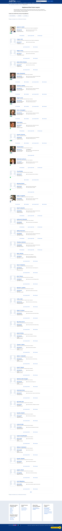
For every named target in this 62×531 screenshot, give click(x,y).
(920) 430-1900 (19, 370)
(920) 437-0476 (19, 404)
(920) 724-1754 (19, 29)
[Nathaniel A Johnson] (13, 161)
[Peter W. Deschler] (13, 210)
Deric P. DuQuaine (21, 264)
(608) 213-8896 (19, 484)
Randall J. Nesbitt (21, 413)
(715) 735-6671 (19, 161)
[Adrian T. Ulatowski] (13, 358)
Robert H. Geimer (21, 310)
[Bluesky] (18, 525)
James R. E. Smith (20, 27)
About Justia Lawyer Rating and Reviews (48, 513)
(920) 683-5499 (19, 290)
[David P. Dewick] (13, 369)
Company (36, 525)
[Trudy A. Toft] (13, 41)
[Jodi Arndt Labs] (13, 404)
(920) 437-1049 (19, 174)
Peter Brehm (19, 122)
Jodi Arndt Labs (20, 401)
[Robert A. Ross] (13, 53)
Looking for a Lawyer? (55, 527)
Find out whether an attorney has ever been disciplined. (36, 508)
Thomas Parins (20, 146)
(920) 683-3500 (19, 137)
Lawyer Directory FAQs (47, 509)
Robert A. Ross (20, 50)
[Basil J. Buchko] (13, 256)
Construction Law (23, 507)
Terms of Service (42, 525)
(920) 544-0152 (19, 125)
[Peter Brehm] (13, 124)
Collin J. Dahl (19, 299)
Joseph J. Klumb (20, 469)
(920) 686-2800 (19, 222)
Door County (11, 518)
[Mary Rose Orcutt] (13, 324)
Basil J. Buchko (20, 253)
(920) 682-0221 (19, 279)
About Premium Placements (48, 511)
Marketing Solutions (51, 525)
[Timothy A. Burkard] (13, 244)
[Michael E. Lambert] (13, 290)
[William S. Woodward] (13, 449)
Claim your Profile (46, 510)
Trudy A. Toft (20, 39)
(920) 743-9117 (19, 53)
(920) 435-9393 (19, 461)
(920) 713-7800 (19, 438)
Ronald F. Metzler (21, 458)
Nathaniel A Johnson (21, 159)
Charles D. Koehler (21, 85)
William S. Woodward (21, 447)
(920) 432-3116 (19, 149)
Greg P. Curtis (20, 97)
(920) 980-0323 (19, 256)
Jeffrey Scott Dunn (21, 230)
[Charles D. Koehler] (13, 88)
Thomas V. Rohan (21, 344)
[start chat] (60, 527)
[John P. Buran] (13, 278)
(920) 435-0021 (19, 427)
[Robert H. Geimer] (13, 312)
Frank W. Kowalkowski (22, 435)
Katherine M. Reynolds (22, 219)
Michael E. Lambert (21, 287)
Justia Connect (29, 525)
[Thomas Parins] (13, 149)
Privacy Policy (46, 525)
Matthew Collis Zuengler (22, 378)
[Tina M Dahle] (13, 173)
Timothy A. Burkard (21, 242)
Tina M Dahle (20, 171)
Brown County (12, 519)
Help (38, 525)
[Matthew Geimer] (13, 186)
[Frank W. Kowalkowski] (13, 438)
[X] (19, 525)
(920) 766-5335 (19, 267)
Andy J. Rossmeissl (21, 73)
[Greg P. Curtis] (13, 100)
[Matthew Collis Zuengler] (13, 381)
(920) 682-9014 (19, 210)
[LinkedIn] (12, 525)
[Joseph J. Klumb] (13, 472)
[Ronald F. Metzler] (13, 461)
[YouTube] (13, 525)
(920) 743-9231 (19, 42)
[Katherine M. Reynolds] (13, 221)
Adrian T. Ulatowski (21, 356)
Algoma (11, 508)
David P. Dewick (20, 367)
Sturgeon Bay (12, 507)
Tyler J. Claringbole (21, 110)
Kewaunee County (12, 517)
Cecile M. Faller (20, 424)
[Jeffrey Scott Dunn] (13, 233)
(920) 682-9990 (19, 198)
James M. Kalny (20, 333)
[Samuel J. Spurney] (13, 137)
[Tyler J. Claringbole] (13, 112)
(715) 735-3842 (19, 472)
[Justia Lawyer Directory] (12, 1)
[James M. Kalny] (13, 335)
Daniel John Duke (21, 390)
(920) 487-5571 (19, 64)
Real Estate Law (17, 4)
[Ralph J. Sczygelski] (13, 198)
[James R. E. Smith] (13, 29)
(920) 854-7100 (19, 301)
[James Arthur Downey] (13, 64)
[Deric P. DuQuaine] (13, 267)
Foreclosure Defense (24, 508)
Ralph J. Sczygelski (21, 195)
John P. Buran (20, 276)
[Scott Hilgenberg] (13, 483)
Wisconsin (21, 4)
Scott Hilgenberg (20, 481)
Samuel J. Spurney (21, 134)
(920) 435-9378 (19, 335)
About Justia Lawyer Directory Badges (47, 508)
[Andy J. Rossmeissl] (13, 75)
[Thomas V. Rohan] (13, 347)
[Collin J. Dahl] (13, 301)
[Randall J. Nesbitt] (13, 415)
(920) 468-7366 (19, 76)
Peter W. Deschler (21, 208)
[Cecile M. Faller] (13, 426)
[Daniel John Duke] (13, 392)
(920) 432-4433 (19, 186)
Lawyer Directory (13, 4)
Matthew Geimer (20, 183)
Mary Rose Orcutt (21, 321)
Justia (9, 4)
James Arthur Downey (22, 62)
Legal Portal (33, 525)
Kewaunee (11, 513)
